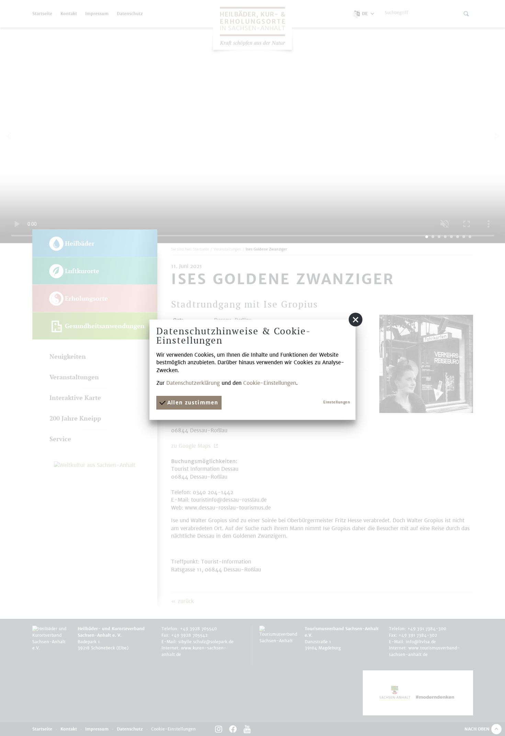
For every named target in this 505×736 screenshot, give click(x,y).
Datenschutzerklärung (193, 383)
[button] (355, 319)
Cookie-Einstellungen (269, 383)
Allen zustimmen (191, 402)
